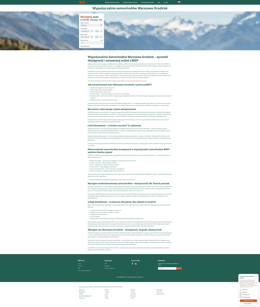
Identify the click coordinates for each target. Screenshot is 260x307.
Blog (159, 2)
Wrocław (159, 292)
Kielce (107, 290)
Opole (107, 298)
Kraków (107, 292)
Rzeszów (133, 294)
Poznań (133, 292)
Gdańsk (81, 294)
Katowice (82, 298)
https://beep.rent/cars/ (129, 179)
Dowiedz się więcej (249, 286)
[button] (248, 303)
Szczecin (133, 296)
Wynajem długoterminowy (130, 2)
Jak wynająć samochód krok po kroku (136, 81)
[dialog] (248, 290)
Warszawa (159, 290)
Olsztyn (133, 290)
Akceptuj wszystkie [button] (248, 300)
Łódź (106, 296)
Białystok (81, 290)
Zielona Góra (160, 294)
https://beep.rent (110, 88)
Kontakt (166, 2)
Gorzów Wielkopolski (85, 296)
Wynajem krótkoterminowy (112, 2)
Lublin (106, 294)
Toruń (132, 298)
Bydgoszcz (82, 292)
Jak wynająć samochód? (147, 2)
